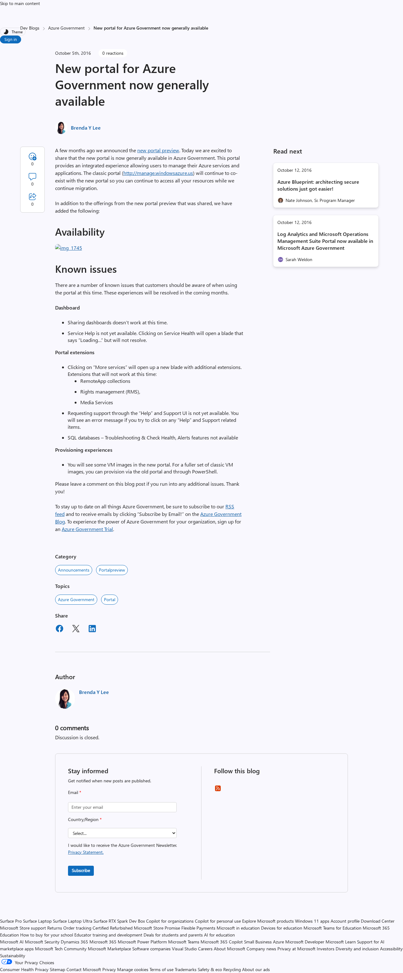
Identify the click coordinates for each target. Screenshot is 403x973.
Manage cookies (132, 969)
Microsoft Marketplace (109, 949)
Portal (109, 599)
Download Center (377, 921)
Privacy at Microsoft (296, 949)
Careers (205, 949)
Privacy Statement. (86, 852)
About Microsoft (229, 949)
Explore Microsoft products (268, 921)
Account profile (345, 921)
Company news (261, 949)
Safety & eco (210, 969)
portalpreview (112, 570)
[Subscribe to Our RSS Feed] (218, 790)
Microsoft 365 (102, 942)
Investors (325, 949)
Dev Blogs (29, 28)
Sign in (10, 39)
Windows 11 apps (312, 921)
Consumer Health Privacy (24, 969)
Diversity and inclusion (357, 949)
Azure (278, 942)
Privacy (109, 969)
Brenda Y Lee (86, 127)
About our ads (256, 969)
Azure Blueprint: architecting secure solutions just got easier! (318, 185)
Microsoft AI (12, 942)
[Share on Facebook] (59, 629)
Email (74, 792)
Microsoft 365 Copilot (222, 942)
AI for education (219, 935)
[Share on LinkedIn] (92, 629)
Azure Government (66, 28)
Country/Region (85, 819)
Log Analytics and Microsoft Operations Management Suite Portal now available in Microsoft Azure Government (325, 241)
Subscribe (81, 870)
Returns (54, 928)
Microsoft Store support (23, 928)
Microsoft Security (42, 942)
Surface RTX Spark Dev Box (119, 921)
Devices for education (281, 928)
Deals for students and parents (173, 935)
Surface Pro (11, 921)
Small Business (258, 942)
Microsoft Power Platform (142, 942)
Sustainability (12, 956)
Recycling (232, 969)
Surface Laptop (37, 921)
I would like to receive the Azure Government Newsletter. (122, 848)
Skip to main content (20, 3)
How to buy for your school (46, 935)
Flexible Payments (198, 928)
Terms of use (161, 969)
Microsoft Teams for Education (332, 928)
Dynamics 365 (74, 942)
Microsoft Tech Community (61, 949)
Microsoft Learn (341, 942)
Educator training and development (108, 935)
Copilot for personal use (218, 921)
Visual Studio (184, 949)
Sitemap (57, 969)
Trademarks (185, 969)
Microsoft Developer (304, 942)
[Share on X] (75, 629)
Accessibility (391, 949)
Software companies (151, 949)
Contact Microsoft (83, 969)
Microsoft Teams (183, 942)
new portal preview (158, 150)
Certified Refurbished (113, 928)
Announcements (73, 570)
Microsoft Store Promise (157, 928)
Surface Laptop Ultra (72, 921)
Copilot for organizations (170, 921)
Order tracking (77, 928)
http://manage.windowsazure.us (158, 173)
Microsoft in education (238, 928)
